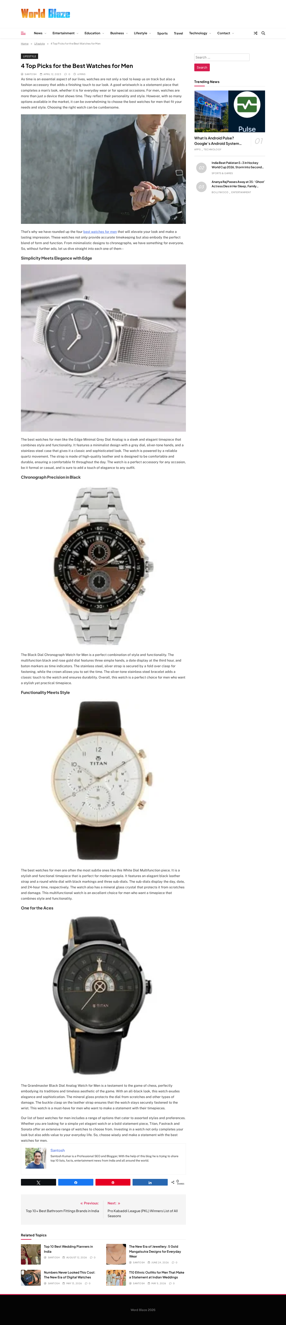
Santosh (30, 74)
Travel (178, 33)
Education (92, 33)
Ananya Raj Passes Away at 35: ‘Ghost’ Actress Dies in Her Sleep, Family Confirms (238, 186)
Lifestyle (140, 33)
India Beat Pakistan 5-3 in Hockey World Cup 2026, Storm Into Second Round (237, 167)
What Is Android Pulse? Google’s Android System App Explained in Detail (216, 143)
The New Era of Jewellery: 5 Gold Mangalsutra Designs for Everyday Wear (155, 1251)
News (38, 33)
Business (117, 33)
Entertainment (64, 33)
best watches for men (100, 232)
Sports (162, 33)
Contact (223, 33)
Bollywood (220, 192)
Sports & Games (222, 173)
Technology (198, 33)
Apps (197, 149)
